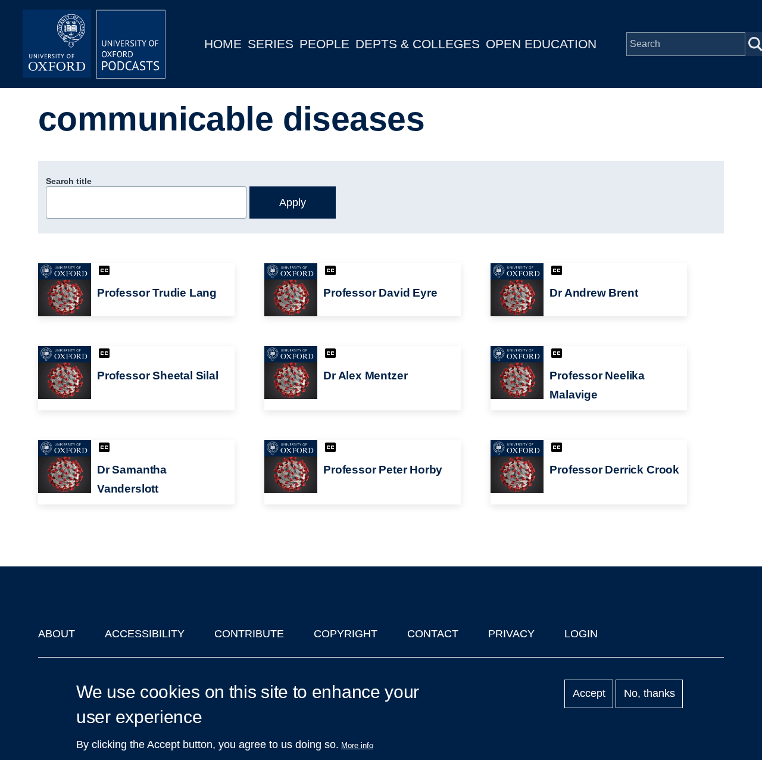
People (324, 44)
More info (357, 745)
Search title (69, 181)
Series (270, 44)
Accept (589, 694)
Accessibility (145, 634)
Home (223, 44)
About (56, 634)
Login (581, 634)
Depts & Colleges (417, 44)
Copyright (345, 634)
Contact (432, 634)
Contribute (249, 634)
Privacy (511, 634)
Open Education (541, 44)
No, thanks (649, 694)
